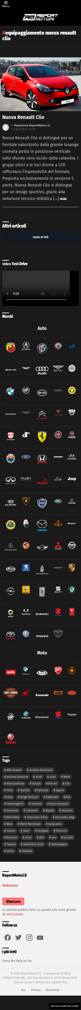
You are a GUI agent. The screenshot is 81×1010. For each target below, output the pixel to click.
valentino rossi (33, 844)
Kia (68, 797)
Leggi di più (40, 237)
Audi (39, 776)
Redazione (10, 885)
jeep (9, 797)
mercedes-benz (37, 817)
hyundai (42, 790)
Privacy (35, 990)
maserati (32, 810)
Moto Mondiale (30, 824)
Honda (24, 790)
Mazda (49, 810)
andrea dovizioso (41, 770)
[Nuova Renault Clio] (40, 84)
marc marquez (59, 803)
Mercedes (13, 817)
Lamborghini (15, 803)
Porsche (61, 830)
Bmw (66, 776)
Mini (9, 824)
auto (53, 776)
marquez (12, 810)
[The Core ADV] (13, 905)
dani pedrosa (15, 783)
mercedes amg (64, 817)
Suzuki (68, 837)
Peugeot (42, 830)
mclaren (67, 810)
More (63, 199)
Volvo (10, 851)
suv (54, 837)
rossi (28, 837)
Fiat (67, 783)
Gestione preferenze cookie (65, 1006)
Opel (26, 830)
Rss (23, 990)
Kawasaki (52, 797)
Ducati (36, 783)
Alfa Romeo (14, 770)
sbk (41, 837)
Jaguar (60, 790)
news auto (55, 824)
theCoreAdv (15, 914)
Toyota (11, 844)
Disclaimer (53, 990)
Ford (10, 790)
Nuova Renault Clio (23, 117)
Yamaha (27, 851)
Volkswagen (59, 844)
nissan (11, 830)
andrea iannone (17, 776)
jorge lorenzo (29, 797)
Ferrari (52, 783)
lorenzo (37, 803)
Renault (12, 837)
